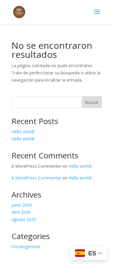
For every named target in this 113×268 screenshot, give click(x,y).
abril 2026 (20, 212)
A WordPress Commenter (36, 178)
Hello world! (22, 131)
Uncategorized (25, 246)
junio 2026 (21, 205)
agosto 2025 (23, 219)
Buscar (92, 102)
